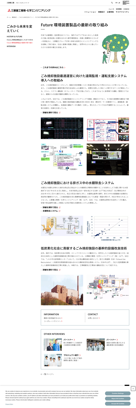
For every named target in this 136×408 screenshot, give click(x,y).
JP (119, 2)
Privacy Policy (9, 404)
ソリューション (90, 12)
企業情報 (110, 12)
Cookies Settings (118, 393)
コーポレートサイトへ (52, 321)
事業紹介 (101, 12)
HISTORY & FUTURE (14, 36)
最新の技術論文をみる (52, 318)
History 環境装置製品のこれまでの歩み (20, 40)
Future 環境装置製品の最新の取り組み (20, 43)
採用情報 (119, 9)
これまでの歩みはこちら (53, 67)
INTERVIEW (11, 46)
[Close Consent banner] (133, 388)
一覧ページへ (48, 374)
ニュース (111, 9)
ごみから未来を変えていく (26, 17)
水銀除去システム (50, 210)
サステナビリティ (122, 12)
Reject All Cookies (118, 398)
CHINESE (126, 9)
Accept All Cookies (117, 403)
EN (116, 2)
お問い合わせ (93, 318)
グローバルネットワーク (18, 3)
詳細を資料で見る (50, 112)
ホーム (9, 17)
